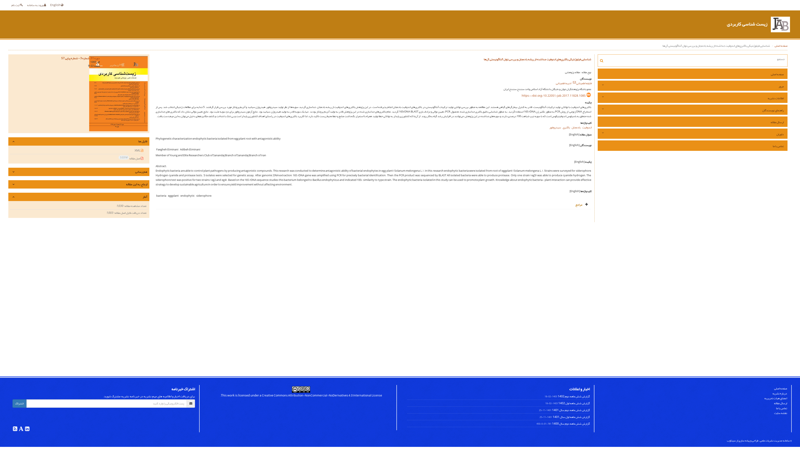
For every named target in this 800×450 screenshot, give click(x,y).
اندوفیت (587, 127)
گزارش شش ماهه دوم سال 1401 (571, 410)
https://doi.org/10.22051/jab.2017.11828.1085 (554, 96)
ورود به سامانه (35, 5)
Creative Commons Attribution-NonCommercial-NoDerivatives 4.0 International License (322, 395)
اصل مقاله (130, 158)
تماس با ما (778, 146)
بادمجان (576, 127)
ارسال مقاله (777, 122)
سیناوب (731, 440)
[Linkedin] (27, 429)
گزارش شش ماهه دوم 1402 (574, 396)
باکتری (566, 127)
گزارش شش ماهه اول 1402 (574, 403)
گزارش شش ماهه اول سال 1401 (571, 417)
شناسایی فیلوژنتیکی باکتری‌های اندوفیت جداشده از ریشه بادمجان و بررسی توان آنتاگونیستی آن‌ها (537, 59)
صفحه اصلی (781, 46)
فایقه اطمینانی (584, 83)
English (55, 5)
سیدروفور (555, 127)
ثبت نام (15, 5)
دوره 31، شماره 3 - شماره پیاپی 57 (80, 58)
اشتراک (19, 403)
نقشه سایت (780, 413)
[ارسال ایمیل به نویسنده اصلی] (574, 82)
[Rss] (15, 429)
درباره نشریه (779, 393)
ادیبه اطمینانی (563, 83)
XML (138, 150)
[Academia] (21, 429)
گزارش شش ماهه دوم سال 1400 (571, 423)
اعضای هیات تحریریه (775, 398)
